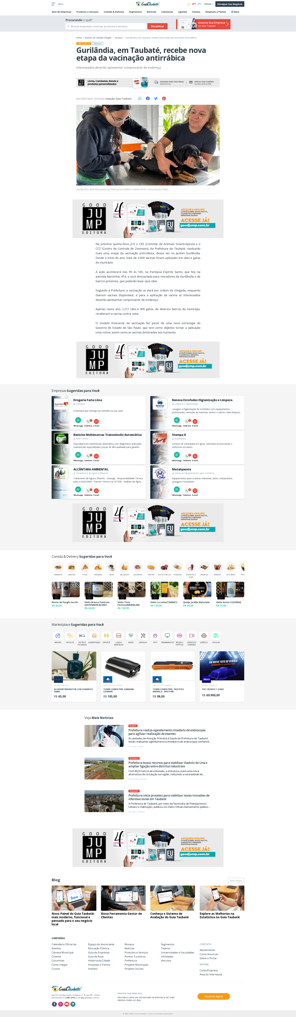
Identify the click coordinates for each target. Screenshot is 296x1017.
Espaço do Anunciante (101, 944)
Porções (178, 574)
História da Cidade (99, 960)
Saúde (131, 642)
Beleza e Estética (179, 643)
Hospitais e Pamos (215, 11)
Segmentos (135, 11)
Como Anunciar (209, 954)
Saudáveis (137, 574)
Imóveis (57, 642)
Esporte (106, 642)
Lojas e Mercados (118, 643)
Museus (129, 944)
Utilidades (167, 956)
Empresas (61, 11)
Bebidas (217, 574)
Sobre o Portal (208, 958)
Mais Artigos (236, 880)
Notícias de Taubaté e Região (98, 37)
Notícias (151, 11)
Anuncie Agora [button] (214, 996)
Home (79, 37)
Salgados (124, 574)
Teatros (165, 948)
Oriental (204, 574)
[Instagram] (60, 1004)
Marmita (58, 574)
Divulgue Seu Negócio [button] (230, 4)
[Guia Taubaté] (148, 3)
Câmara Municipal (63, 952)
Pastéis (151, 574)
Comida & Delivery (114, 11)
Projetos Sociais (134, 968)
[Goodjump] (148, 83)
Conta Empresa (209, 970)
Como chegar (60, 964)
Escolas (216, 642)
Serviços (119, 37)
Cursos (56, 968)
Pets (155, 642)
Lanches (71, 574)
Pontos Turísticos (135, 956)
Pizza (84, 574)
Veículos (70, 642)
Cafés (111, 574)
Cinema (196, 11)
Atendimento (207, 950)
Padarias (98, 574)
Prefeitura (131, 960)
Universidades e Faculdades (177, 952)
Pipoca (244, 574)
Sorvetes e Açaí (191, 575)
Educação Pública (98, 948)
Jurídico (204, 642)
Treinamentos (167, 642)
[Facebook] (54, 1004)
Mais (236, 11)
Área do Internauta (211, 974)
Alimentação (94, 642)
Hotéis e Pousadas (82, 643)
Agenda (182, 11)
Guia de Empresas (98, 952)
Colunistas (167, 11)
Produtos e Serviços (87, 11)
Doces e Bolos (164, 574)
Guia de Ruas (96, 956)
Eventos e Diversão (191, 643)
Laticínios (230, 574)
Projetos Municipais (136, 964)
